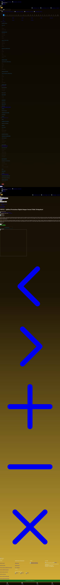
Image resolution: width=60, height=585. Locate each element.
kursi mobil (4, 94)
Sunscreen (3, 150)
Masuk (1, 186)
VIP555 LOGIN (2, 220)
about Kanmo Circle (11, 11)
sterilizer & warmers (5, 121)
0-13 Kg (3, 96)
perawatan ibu (4, 158)
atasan (2, 63)
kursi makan (4, 144)
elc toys (3, 182)
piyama (3, 36)
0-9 (57, 15)
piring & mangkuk (4, 130)
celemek (3, 125)
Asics (3, 20)
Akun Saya (1, 185)
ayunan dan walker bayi (6, 175)
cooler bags (3, 142)
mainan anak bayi (5, 179)
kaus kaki (3, 46)
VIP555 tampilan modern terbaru (4, 578)
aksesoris (3, 57)
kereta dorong (4, 87)
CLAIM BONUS (6, 227)
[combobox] (4, 198)
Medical (3, 165)
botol (2, 119)
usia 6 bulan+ (3, 90)
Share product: (2, 558)
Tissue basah (3, 162)
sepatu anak (3, 43)
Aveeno (13, 20)
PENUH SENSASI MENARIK (4, 576)
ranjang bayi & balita (5, 112)
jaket (2, 67)
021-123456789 (17, 567)
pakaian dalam (3, 69)
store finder (31, 11)
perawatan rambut (4, 153)
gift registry (19, 1)
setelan (2, 54)
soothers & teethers (5, 123)
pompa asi (3, 139)
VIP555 (1, 217)
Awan (22, 20)
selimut (3, 108)
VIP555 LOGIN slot (3, 574)
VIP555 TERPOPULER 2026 (4, 569)
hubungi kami (17, 563)
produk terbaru (4, 23)
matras (3, 116)
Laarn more (10, 213)
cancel (6, 201)
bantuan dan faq (17, 565)
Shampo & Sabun (4, 152)
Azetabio (32, 20)
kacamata (3, 28)
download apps (9, 1)
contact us (40, 11)
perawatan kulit (4, 149)
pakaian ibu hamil (5, 71)
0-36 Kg (3, 97)
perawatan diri (3, 156)
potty (3, 169)
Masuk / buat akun (4, 204)
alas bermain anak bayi (6, 177)
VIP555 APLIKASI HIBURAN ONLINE (6, 567)
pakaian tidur (3, 33)
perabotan (3, 114)
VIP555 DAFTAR (2, 565)
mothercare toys (4, 181)
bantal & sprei (4, 110)
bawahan (3, 51)
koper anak (4, 92)
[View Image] (0, 557)
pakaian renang (4, 59)
